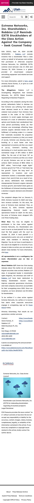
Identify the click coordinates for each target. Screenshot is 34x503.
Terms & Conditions (25, 496)
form (26, 81)
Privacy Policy (26, 500)
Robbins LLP (20, 54)
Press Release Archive (20, 492)
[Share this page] (31, 17)
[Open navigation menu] (3, 17)
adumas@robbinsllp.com (10, 333)
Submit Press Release (9, 496)
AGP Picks (4, 3)
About (8, 492)
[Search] (22, 17)
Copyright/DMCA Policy (11, 500)
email (31, 81)
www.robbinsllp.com (8, 339)
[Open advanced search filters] (26, 17)
